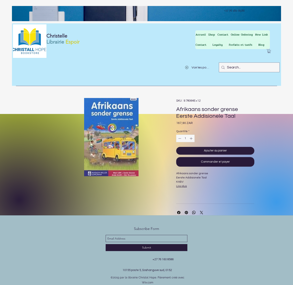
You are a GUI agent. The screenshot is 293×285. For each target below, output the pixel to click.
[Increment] (191, 138)
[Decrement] (179, 138)
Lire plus (181, 186)
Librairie (55, 42)
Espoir (73, 42)
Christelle (56, 36)
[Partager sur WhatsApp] (194, 212)
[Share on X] (201, 212)
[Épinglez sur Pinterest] (186, 212)
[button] (269, 51)
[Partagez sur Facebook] (178, 212)
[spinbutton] (185, 138)
